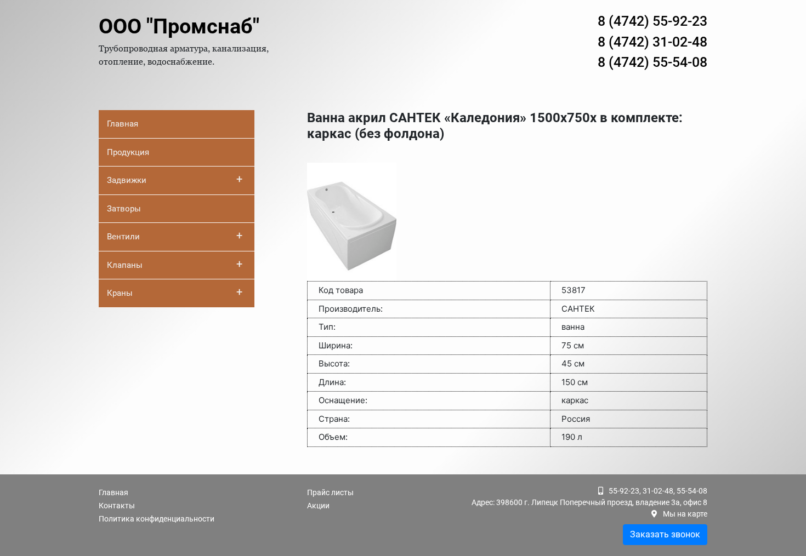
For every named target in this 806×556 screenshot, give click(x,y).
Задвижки (174, 179)
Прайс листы (330, 492)
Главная (122, 124)
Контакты (117, 505)
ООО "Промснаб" (179, 26)
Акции (318, 505)
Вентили (174, 235)
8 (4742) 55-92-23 (652, 21)
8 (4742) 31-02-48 (652, 42)
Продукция (128, 152)
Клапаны (174, 264)
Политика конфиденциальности (156, 518)
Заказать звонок (665, 534)
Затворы (124, 209)
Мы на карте (685, 513)
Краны (174, 292)
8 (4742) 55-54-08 (652, 62)
